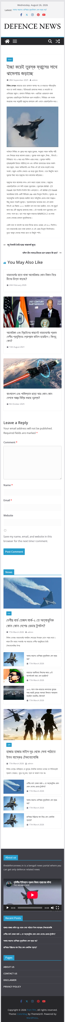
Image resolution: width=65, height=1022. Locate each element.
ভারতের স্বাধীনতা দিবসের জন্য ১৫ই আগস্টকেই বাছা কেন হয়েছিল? (40, 674)
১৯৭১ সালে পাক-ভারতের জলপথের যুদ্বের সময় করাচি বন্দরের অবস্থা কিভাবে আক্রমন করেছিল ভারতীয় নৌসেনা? (42, 692)
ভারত (9, 613)
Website (8, 515)
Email (7, 500)
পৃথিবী (9, 745)
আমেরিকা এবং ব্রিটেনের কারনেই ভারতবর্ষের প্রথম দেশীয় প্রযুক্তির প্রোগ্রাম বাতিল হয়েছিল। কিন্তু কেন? (32, 336)
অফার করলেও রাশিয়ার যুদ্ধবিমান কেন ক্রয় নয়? (30, 10)
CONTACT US (10, 973)
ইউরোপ (10, 59)
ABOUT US (8, 966)
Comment (10, 442)
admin (35, 80)
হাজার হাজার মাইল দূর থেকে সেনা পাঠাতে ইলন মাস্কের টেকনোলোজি (31, 754)
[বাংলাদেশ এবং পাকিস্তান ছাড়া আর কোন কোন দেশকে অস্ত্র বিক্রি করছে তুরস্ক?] (32, 360)
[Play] (7, 907)
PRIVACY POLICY (12, 986)
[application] (32, 895)
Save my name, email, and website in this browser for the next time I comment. (27, 539)
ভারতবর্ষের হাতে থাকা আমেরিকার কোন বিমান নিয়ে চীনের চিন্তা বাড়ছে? (31, 277)
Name (8, 485)
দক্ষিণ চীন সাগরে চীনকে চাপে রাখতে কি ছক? (40, 253)
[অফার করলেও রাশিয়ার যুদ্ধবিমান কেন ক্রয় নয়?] (13, 659)
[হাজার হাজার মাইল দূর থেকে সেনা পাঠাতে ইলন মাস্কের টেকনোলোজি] (32, 724)
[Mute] (52, 907)
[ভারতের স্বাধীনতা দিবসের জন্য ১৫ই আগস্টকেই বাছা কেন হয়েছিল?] (13, 676)
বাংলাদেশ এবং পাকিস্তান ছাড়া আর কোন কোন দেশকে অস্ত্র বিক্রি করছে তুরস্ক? (29, 396)
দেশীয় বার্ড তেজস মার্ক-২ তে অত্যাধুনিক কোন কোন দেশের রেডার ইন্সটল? (30, 622)
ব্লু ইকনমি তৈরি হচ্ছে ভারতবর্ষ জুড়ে (21, 244)
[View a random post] (58, 41)
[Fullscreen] (57, 907)
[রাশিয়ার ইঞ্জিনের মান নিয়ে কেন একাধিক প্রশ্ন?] (13, 820)
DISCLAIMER (9, 980)
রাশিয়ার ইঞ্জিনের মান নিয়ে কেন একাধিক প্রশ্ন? (40, 818)
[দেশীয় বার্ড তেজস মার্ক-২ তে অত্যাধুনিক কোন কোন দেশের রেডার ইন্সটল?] (32, 592)
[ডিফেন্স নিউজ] (7, 41)
